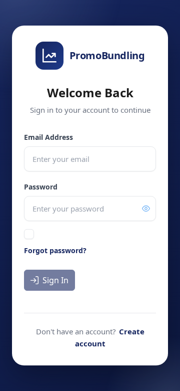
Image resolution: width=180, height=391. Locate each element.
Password (41, 186)
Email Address (48, 137)
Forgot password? (55, 250)
